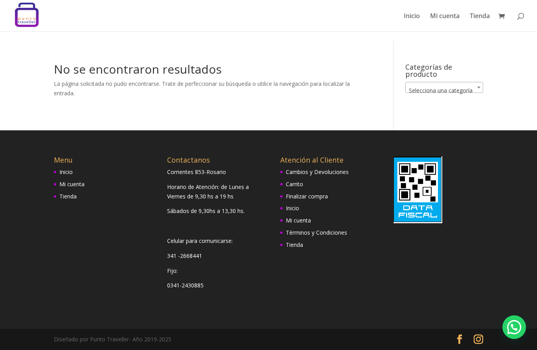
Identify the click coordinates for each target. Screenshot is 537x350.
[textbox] (444, 90)
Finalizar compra (307, 196)
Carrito (294, 184)
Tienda (480, 16)
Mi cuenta (445, 16)
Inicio (412, 16)
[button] (514, 327)
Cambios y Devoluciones (317, 172)
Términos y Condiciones (316, 232)
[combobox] (444, 87)
